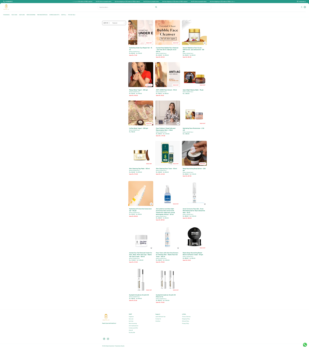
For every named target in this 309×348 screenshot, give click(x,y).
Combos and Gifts (133, 328)
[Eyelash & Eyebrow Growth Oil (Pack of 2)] (167, 279)
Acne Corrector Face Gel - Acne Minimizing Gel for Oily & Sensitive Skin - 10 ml (194, 210)
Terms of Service (186, 316)
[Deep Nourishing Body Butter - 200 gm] (194, 153)
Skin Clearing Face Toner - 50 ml (166, 168)
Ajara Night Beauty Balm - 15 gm (193, 90)
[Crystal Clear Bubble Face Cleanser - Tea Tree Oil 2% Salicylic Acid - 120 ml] (167, 32)
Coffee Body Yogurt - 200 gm (138, 128)
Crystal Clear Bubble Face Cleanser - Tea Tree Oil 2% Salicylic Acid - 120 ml (167, 49)
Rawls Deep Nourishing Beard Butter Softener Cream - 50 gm (193, 253)
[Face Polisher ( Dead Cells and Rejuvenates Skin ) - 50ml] (167, 113)
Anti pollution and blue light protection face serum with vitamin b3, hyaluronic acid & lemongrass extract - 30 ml (165, 211)
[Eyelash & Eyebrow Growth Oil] (140, 279)
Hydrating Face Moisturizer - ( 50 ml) (193, 129)
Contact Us (158, 319)
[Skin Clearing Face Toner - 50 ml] (167, 153)
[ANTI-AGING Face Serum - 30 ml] (167, 74)
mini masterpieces (133, 325)
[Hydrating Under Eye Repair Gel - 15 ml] (140, 32)
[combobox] (128, 7)
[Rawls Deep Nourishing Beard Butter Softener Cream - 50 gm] (194, 237)
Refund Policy (185, 321)
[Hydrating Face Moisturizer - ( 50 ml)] (194, 113)
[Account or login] (302, 7)
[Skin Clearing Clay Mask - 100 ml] (140, 153)
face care (131, 319)
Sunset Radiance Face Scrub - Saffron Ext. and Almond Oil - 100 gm (193, 49)
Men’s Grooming (133, 323)
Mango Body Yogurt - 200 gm (138, 90)
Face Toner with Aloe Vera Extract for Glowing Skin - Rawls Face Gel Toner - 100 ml (167, 254)
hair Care (131, 321)
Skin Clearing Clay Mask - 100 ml (139, 168)
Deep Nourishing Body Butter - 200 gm (194, 169)
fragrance (131, 316)
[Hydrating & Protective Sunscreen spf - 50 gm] (140, 193)
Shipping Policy (186, 319)
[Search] (156, 7)
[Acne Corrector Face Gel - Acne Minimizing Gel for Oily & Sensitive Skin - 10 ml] (194, 193)
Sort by (105, 23)
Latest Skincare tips (160, 316)
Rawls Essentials (110, 345)
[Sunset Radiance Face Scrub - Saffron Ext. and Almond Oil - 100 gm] (194, 32)
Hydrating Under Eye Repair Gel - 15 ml (140, 48)
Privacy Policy (185, 323)
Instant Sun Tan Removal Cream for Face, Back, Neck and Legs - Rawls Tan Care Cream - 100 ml (140, 254)
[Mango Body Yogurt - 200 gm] (140, 74)
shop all (131, 330)
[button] (305, 7)
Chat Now (157, 321)
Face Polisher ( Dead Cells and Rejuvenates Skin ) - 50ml (165, 129)
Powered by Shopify (119, 345)
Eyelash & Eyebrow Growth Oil (139, 295)
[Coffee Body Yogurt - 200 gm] (140, 113)
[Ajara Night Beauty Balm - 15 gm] (194, 74)
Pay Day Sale (132, 332)
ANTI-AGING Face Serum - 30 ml (166, 90)
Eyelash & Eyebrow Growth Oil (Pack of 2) (166, 296)
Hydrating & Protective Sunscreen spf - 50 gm (140, 209)
